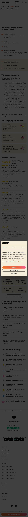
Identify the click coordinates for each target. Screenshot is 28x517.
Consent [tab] (5, 247)
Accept (14, 267)
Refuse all (14, 273)
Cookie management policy (14, 261)
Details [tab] (14, 247)
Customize (13, 270)
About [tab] (23, 247)
